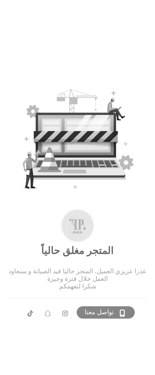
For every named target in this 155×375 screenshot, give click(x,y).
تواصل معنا (99, 312)
